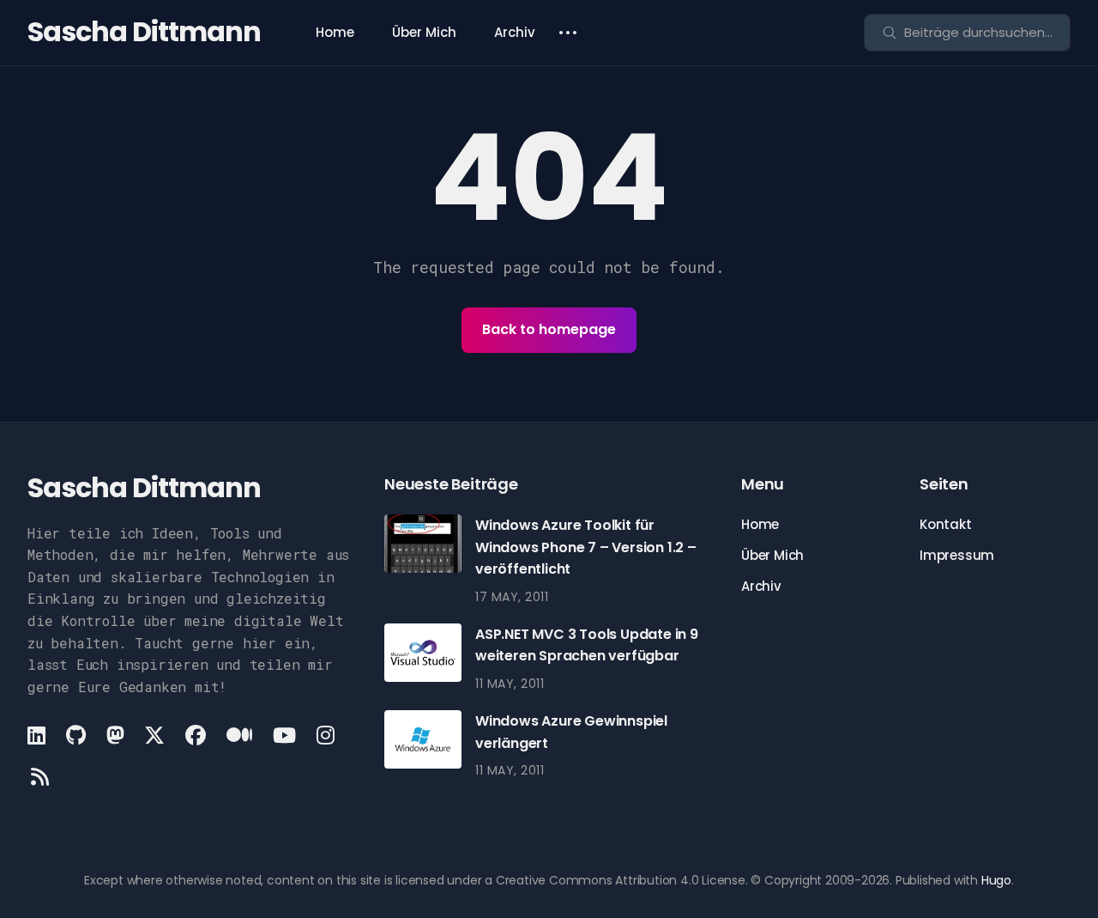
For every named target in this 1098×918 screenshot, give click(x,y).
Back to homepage (549, 329)
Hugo (996, 880)
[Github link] (76, 735)
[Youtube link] (284, 735)
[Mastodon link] (115, 735)
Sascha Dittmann (144, 31)
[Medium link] (239, 735)
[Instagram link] (325, 735)
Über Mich (424, 32)
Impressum (957, 555)
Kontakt (946, 524)
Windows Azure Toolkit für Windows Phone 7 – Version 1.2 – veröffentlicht (586, 547)
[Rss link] (39, 776)
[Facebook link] (195, 735)
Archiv (514, 32)
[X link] (154, 735)
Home (335, 32)
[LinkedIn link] (38, 735)
